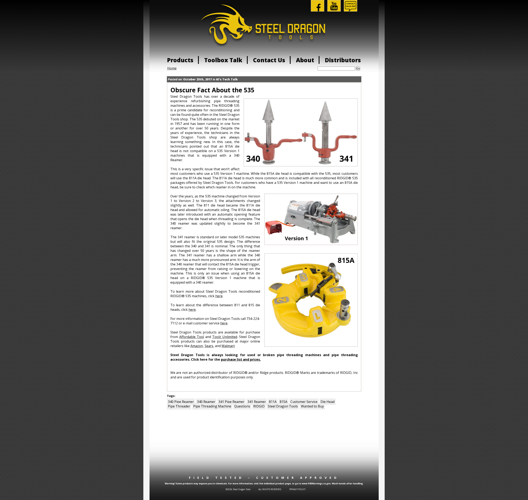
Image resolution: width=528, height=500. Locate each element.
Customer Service (303, 401)
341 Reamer (257, 401)
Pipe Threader (179, 406)
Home (172, 68)
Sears (209, 346)
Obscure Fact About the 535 (212, 90)
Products (180, 60)
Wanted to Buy (312, 406)
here (219, 296)
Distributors (343, 60)
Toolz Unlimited (224, 337)
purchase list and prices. (241, 359)
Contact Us (269, 60)
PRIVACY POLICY (297, 489)
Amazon (196, 346)
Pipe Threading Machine (212, 406)
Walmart (228, 346)
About (305, 60)
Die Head (328, 401)
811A (273, 401)
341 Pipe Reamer (231, 401)
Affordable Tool (191, 337)
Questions (242, 406)
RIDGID (259, 406)
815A (283, 401)
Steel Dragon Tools (283, 406)
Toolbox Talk (223, 60)
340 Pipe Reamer (181, 401)
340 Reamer (206, 401)
